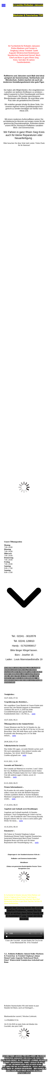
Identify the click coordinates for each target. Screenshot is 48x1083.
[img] (24, 32)
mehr (33, 714)
